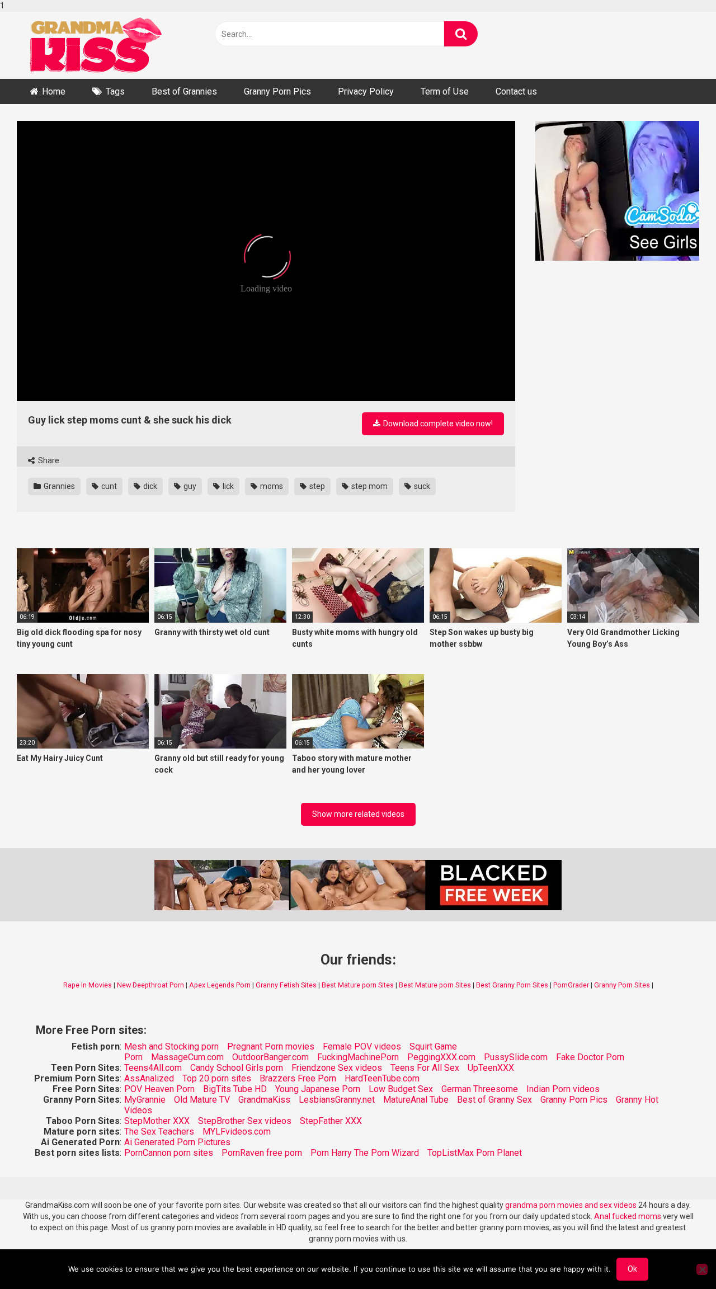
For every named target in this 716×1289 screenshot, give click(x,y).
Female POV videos (362, 1046)
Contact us (516, 91)
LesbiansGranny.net (337, 1099)
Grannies (58, 486)
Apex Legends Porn (220, 985)
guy (189, 486)
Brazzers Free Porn (298, 1078)
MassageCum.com (187, 1057)
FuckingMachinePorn (358, 1057)
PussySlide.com (516, 1057)
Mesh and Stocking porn (171, 1046)
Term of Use (445, 91)
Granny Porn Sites (622, 985)
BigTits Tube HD (235, 1089)
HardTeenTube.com (382, 1078)
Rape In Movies (87, 985)
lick (227, 486)
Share (47, 460)
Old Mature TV (202, 1099)
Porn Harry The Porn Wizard (364, 1152)
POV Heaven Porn (159, 1089)
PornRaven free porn (262, 1152)
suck (421, 486)
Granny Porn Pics (277, 91)
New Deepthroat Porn (150, 985)
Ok (632, 1268)
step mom (369, 486)
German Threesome (479, 1089)
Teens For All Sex (424, 1067)
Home (53, 91)
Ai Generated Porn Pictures (177, 1142)
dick (149, 486)
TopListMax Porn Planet (474, 1152)
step (316, 486)
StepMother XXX (157, 1121)
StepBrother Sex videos (244, 1121)
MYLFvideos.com (236, 1131)
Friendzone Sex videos (336, 1067)
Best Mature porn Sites (358, 985)
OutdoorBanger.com (270, 1057)
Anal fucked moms (628, 1216)
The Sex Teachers (159, 1131)
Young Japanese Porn (317, 1089)
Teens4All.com (153, 1067)
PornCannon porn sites (168, 1152)
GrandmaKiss (264, 1099)
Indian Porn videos (563, 1089)
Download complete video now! (437, 423)
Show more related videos (358, 814)
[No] (702, 1269)
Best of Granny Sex (494, 1099)
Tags (115, 91)
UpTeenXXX (491, 1067)
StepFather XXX (331, 1121)
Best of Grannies (184, 91)
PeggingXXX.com (441, 1057)
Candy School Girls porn (236, 1067)
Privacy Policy (366, 91)
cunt (108, 486)
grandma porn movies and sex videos (571, 1205)
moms (270, 486)
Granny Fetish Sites (286, 985)
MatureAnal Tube (416, 1099)
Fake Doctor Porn (590, 1057)
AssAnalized (149, 1078)
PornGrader (571, 985)
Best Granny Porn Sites (512, 985)
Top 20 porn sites (216, 1078)
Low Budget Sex (401, 1089)
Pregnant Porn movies (270, 1046)
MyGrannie (145, 1099)
